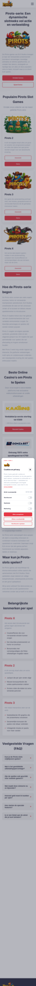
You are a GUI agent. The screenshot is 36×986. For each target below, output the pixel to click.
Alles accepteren (18, 514)
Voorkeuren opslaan (18, 523)
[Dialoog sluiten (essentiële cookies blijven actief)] (30, 470)
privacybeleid (8, 487)
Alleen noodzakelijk (18, 519)
